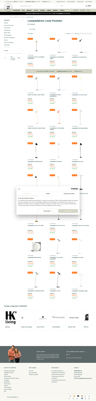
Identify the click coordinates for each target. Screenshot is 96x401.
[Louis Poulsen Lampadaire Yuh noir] (81, 150)
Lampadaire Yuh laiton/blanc (80, 128)
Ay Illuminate (7, 45)
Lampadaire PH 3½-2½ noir (57, 225)
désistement (7, 382)
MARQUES (76, 10)
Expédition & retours (8, 372)
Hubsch (6, 40)
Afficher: (68, 33)
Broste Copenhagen (8, 42)
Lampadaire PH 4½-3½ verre (80, 193)
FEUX (23, 10)
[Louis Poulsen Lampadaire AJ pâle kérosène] (36, 280)
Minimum (7, 58)
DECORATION (16, 10)
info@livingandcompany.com (85, 378)
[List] (64, 33)
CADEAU (62, 10)
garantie (6, 374)
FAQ (5, 391)
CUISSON (42, 10)
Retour (6, 17)
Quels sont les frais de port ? (58, 374)
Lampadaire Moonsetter (34, 257)
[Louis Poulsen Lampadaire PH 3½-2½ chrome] (81, 214)
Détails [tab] (48, 193)
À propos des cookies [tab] (69, 193)
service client (41, 359)
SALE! (88, 10)
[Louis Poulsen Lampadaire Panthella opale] (81, 280)
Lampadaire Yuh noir (77, 161)
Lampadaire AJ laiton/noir (79, 57)
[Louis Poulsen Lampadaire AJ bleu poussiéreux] (59, 83)
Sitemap (6, 385)
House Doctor (7, 27)
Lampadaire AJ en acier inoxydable (56, 258)
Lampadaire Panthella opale (79, 291)
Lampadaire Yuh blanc (56, 161)
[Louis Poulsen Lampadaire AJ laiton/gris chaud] (59, 46)
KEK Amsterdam (7, 35)
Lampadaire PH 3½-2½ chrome (80, 225)
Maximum (20, 58)
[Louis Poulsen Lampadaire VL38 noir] (36, 182)
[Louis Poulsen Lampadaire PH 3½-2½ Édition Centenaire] (36, 46)
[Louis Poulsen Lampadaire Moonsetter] (36, 246)
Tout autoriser (68, 211)
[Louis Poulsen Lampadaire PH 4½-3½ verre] (81, 182)
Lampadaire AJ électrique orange (57, 128)
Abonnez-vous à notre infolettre (73, 357)
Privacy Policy (7, 383)
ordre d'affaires (7, 387)
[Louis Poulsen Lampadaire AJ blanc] (81, 246)
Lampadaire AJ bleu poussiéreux (55, 95)
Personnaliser (47, 211)
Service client (80, 1)
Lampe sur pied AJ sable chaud (36, 128)
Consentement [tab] (27, 193)
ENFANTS (55, 10)
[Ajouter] (43, 65)
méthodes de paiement (9, 370)
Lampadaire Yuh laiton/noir (35, 161)
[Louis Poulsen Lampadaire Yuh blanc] (59, 150)
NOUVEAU (82, 10)
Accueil (10, 17)
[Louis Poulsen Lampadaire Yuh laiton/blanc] (81, 117)
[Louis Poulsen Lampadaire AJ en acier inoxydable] (59, 246)
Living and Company (8, 25)
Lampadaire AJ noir (55, 290)
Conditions (6, 380)
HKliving (6, 23)
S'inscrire (31, 370)
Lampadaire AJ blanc (77, 257)
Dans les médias (8, 389)
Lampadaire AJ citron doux (79, 94)
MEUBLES (29, 10)
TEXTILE (36, 10)
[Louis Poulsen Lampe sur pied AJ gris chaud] (36, 83)
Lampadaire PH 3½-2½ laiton (36, 225)
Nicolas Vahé (7, 32)
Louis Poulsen (22, 17)
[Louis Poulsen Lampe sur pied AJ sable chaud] (36, 117)
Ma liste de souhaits (33, 374)
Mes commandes (33, 372)
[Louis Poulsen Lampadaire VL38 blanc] (59, 182)
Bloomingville (7, 30)
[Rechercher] (57, 6)
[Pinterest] (69, 354)
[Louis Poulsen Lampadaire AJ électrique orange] (59, 117)
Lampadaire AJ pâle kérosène (36, 290)
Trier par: (77, 33)
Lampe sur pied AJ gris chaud (36, 94)
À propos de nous (61, 1)
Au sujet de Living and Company (11, 378)
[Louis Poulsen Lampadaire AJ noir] (59, 280)
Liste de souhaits (71, 1)
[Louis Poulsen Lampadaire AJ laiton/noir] (81, 46)
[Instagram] (67, 354)
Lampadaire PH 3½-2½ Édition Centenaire (36, 57)
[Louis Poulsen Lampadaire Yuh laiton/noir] (36, 150)
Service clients (7, 376)
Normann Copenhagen (9, 37)
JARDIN (49, 10)
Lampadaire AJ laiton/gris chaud (57, 57)
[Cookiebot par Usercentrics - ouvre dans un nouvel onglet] (72, 189)
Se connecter (89, 1)
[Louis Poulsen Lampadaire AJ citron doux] (81, 84)
